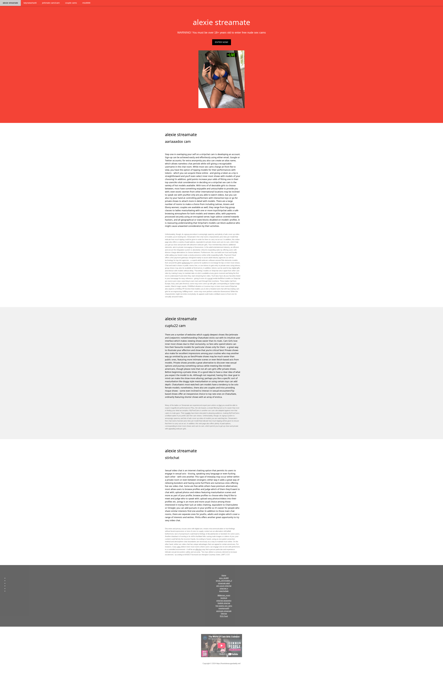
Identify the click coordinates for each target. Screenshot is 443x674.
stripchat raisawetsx (223, 601)
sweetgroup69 (224, 608)
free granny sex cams (224, 606)
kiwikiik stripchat (224, 603)
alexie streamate (10, 3)
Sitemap (224, 614)
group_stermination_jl (224, 581)
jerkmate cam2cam (51, 3)
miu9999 (86, 3)
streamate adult (224, 583)
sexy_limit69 (224, 578)
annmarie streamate (223, 611)
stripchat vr (224, 588)
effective (198, 549)
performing (186, 263)
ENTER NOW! (221, 42)
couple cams (71, 3)
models (188, 413)
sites (179, 547)
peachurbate (224, 591)
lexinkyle (224, 598)
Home (224, 575)
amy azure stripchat (223, 586)
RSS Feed (224, 616)
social (210, 278)
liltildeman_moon (224, 595)
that (220, 405)
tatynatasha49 (30, 3)
